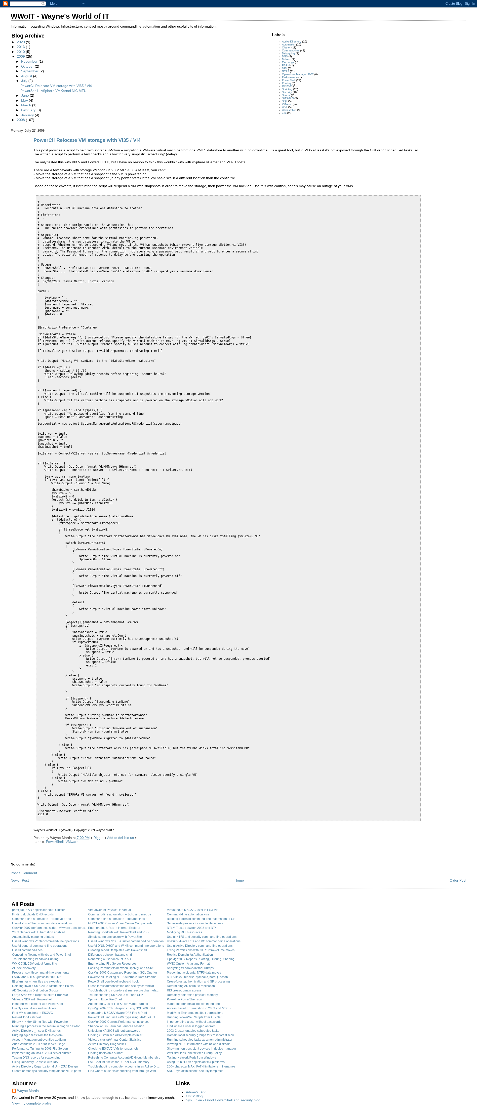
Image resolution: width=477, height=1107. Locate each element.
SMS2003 (288, 98)
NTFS (285, 71)
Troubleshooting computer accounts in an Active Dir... (123, 1066)
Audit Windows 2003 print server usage (38, 1044)
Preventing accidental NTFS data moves (194, 972)
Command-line (290, 50)
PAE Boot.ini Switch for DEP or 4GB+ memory (118, 1062)
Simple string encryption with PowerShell (115, 937)
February (29, 110)
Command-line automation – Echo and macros (119, 914)
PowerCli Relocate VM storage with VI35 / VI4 (56, 86)
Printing (286, 83)
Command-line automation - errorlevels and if (42, 919)
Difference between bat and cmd (110, 954)
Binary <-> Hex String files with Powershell (40, 1022)
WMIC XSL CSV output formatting (34, 963)
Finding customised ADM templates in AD (116, 1035)
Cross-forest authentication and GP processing (198, 981)
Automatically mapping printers (33, 937)
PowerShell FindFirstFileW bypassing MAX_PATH (121, 1017)
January (28, 115)
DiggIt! (98, 838)
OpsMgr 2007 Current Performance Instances (118, 1022)
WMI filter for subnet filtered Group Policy (194, 1053)
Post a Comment (24, 873)
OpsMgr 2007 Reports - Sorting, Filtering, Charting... (202, 959)
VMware (287, 104)
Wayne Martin (28, 1091)
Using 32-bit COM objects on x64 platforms (196, 1062)
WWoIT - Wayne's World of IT (60, 16)
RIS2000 (287, 86)
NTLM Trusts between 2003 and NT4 (192, 928)
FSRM (286, 65)
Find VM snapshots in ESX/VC (32, 1013)
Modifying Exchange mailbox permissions (195, 1013)
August (27, 76)
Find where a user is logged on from (191, 1026)
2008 (21, 120)
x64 (284, 113)
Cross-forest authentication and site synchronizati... (122, 986)
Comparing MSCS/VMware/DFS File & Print (117, 1013)
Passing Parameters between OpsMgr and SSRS (121, 968)
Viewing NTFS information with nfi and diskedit (198, 1044)
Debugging (288, 53)
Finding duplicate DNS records (33, 914)
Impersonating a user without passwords (194, 1022)
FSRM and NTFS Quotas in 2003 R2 (36, 977)
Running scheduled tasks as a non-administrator (199, 1039)
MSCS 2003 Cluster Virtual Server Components (120, 923)
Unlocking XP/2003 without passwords (114, 1030)
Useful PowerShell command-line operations (42, 923)
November (30, 61)
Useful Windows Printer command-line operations (45, 941)
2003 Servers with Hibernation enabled (38, 932)
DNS (285, 56)
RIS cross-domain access (184, 990)
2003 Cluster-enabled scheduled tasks (193, 1030)
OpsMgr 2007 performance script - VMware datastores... (49, 928)
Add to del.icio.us (120, 838)
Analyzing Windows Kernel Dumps (190, 968)
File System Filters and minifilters (34, 1008)
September (30, 71)
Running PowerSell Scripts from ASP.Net (194, 1017)
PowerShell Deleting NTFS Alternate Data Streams (122, 977)
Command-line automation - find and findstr (117, 919)
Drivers (286, 59)
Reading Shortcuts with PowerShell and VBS (118, 932)
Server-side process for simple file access (195, 923)
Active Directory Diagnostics (107, 1044)
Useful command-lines (27, 950)
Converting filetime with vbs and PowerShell (42, 954)
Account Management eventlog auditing (39, 1039)
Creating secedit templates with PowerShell (117, 950)
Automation (288, 44)
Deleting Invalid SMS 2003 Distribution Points (43, 986)
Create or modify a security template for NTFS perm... (47, 1071)
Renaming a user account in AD (109, 959)
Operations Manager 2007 (298, 74)
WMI (284, 107)
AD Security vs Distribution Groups (35, 990)
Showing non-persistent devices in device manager (201, 1048)
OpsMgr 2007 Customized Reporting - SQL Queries (123, 972)
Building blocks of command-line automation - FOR (201, 919)
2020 (21, 42)
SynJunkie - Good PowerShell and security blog (223, 1100)
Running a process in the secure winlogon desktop (46, 1026)
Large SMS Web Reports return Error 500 (40, 995)
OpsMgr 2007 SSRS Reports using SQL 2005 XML (122, 1008)
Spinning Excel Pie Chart (105, 999)
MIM (284, 68)
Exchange (288, 62)
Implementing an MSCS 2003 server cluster (41, 1053)
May (25, 100)
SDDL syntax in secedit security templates (195, 1071)
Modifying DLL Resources (184, 932)
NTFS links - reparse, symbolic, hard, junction (197, 977)
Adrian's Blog (196, 1092)
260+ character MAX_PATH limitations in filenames (201, 1066)
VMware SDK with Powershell (32, 999)
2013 (21, 47)
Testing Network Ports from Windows (191, 1057)
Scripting (287, 89)
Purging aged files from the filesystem (37, 1035)
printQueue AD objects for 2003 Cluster (38, 910)
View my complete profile (31, 1103)
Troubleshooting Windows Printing (35, 959)
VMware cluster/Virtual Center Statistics (114, 1039)
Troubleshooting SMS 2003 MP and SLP (115, 995)
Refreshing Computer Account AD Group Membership (124, 1057)
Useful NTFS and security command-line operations (202, 937)
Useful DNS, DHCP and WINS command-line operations (126, 945)
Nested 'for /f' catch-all (26, 1017)
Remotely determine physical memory (192, 995)
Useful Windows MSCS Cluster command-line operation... (127, 941)
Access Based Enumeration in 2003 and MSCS (199, 1008)
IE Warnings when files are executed (36, 981)
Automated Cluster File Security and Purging (118, 1004)
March (26, 105)
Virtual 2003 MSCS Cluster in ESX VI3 (192, 910)
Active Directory (291, 41)
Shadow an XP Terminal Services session (116, 1026)
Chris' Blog (194, 1096)
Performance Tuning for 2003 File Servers (40, 1048)
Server (286, 95)
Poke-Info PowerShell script (185, 999)
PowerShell (288, 80)
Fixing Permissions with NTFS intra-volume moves (201, 950)
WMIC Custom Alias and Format (188, 963)
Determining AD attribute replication (191, 986)
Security (287, 92)
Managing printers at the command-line (193, 1004)
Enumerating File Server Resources (112, 963)
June (25, 95)
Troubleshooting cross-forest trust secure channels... (123, 990)
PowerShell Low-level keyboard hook (113, 981)
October (28, 66)
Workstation (289, 110)
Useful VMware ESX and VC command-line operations (203, 941)
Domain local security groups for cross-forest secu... (201, 1035)
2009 (21, 56)
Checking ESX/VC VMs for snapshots (113, 1048)
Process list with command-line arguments (40, 972)
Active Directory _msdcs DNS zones (36, 1030)
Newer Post (20, 880)
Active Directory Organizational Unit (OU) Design (45, 1066)
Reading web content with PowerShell (38, 1004)
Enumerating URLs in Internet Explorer (114, 928)
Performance (290, 77)
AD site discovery (24, 968)
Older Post (458, 880)
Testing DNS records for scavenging (36, 1057)
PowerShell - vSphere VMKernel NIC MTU (53, 91)
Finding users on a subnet (105, 1053)
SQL (284, 101)
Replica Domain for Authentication (190, 954)
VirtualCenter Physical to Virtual (109, 910)
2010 (21, 52)
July (24, 81)
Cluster (286, 47)
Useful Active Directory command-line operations (200, 945)
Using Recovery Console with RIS (35, 1062)
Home (239, 880)
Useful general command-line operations (39, 945)
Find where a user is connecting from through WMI (122, 1071)
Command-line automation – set (188, 914)
